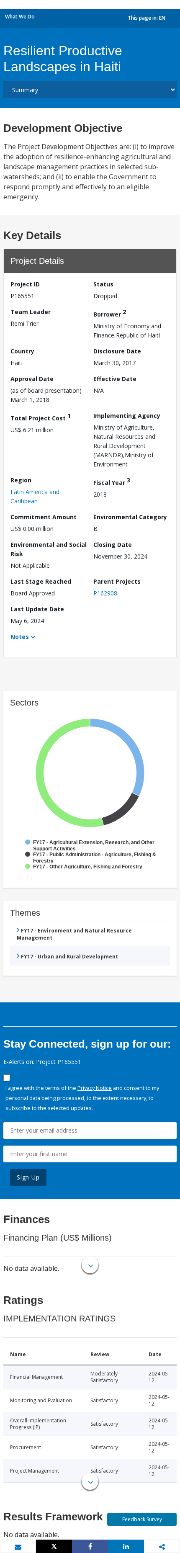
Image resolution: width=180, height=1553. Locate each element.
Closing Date (112, 545)
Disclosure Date (117, 351)
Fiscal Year (111, 481)
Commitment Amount (43, 517)
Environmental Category (130, 517)
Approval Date (32, 379)
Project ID (25, 284)
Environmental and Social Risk (48, 549)
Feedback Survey (142, 1519)
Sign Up (28, 1177)
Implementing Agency (126, 416)
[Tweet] (54, 1546)
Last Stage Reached (40, 581)
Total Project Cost (40, 417)
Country (22, 351)
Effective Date (114, 379)
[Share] (90, 1546)
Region (20, 480)
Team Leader (30, 312)
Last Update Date (37, 609)
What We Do (20, 16)
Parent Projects (117, 581)
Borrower (109, 313)
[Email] (18, 1546)
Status (103, 284)
